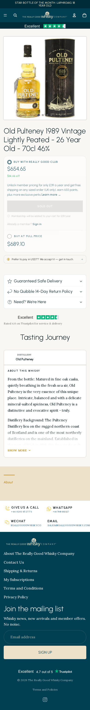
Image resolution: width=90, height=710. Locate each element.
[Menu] (5, 15)
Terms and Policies (45, 689)
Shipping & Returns (20, 570)
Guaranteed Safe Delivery (38, 281)
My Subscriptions (19, 579)
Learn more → (51, 194)
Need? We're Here (30, 301)
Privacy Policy (16, 596)
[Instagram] (45, 699)
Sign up (45, 652)
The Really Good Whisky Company (50, 680)
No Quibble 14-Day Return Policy (43, 291)
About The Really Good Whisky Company (39, 553)
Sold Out (45, 206)
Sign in (37, 224)
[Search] (15, 15)
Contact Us (14, 562)
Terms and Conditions (23, 588)
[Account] (74, 15)
